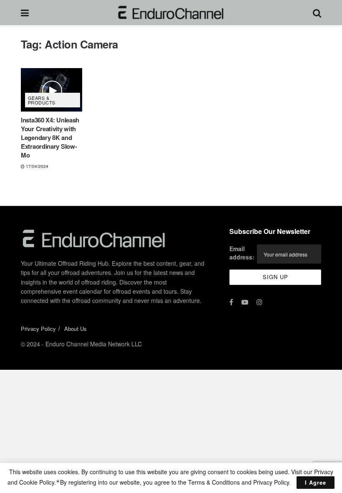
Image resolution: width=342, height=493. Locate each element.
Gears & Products (41, 100)
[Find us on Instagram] (259, 302)
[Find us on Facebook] (231, 302)
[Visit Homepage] (170, 12)
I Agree (315, 482)
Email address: (241, 252)
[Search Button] (317, 12)
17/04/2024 (36, 166)
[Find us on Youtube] (244, 302)
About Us (75, 329)
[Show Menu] (25, 12)
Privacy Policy (38, 329)
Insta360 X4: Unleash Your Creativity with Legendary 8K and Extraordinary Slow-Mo (50, 137)
